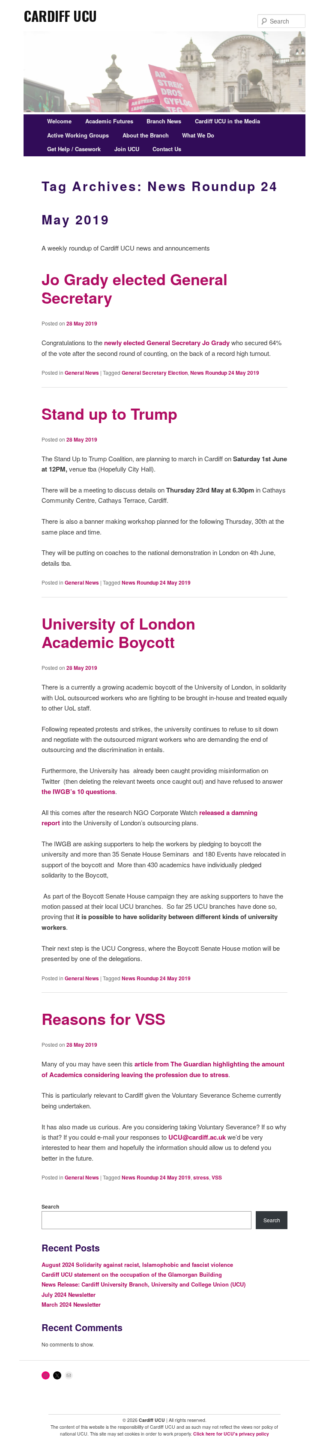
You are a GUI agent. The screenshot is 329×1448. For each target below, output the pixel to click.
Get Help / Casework (74, 149)
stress (201, 1177)
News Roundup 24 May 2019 (224, 372)
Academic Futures (109, 121)
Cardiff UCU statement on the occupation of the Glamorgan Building (132, 1274)
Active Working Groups (78, 135)
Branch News (164, 121)
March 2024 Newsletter (71, 1304)
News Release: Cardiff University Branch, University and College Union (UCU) (143, 1284)
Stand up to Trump (109, 413)
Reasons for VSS (103, 1018)
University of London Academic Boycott (118, 632)
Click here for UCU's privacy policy (231, 1433)
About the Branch (146, 135)
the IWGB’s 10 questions (78, 791)
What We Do (198, 135)
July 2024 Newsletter (69, 1294)
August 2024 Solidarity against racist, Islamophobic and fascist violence (137, 1264)
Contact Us (167, 149)
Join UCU (126, 149)
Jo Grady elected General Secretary (134, 288)
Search (50, 1206)
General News (82, 372)
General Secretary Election (155, 372)
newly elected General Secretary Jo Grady (167, 342)
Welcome (59, 121)
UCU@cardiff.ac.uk (197, 1137)
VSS (217, 1177)
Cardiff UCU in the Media (227, 121)
